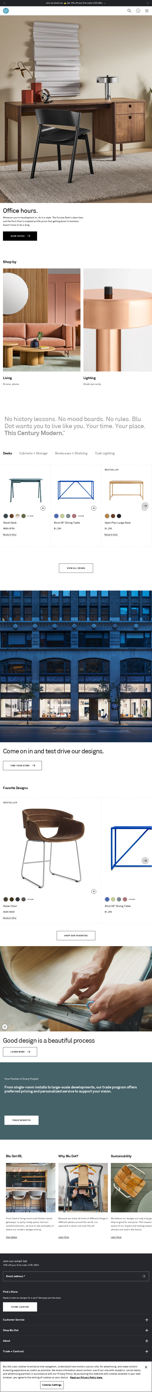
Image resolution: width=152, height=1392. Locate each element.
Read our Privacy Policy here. (86, 1377)
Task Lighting (105, 453)
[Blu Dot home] (6, 11)
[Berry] (74, 516)
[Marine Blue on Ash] (5, 516)
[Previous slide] (6, 506)
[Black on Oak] (119, 516)
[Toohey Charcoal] (23, 899)
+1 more (30, 516)
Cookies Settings (52, 1385)
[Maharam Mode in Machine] (17, 899)
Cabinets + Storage (33, 453)
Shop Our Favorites (76, 936)
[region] (76, 1376)
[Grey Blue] (68, 516)
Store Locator (20, 1307)
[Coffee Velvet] (5, 899)
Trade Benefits (21, 1120)
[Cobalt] (56, 516)
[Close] (146, 1367)
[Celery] (62, 516)
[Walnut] (11, 516)
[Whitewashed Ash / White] (17, 516)
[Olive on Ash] (23, 516)
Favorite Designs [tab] (15, 788)
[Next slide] (145, 506)
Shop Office (18, 236)
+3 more (81, 516)
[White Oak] (107, 516)
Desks (7, 453)
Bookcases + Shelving (71, 453)
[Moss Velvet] (11, 899)
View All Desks (76, 568)
